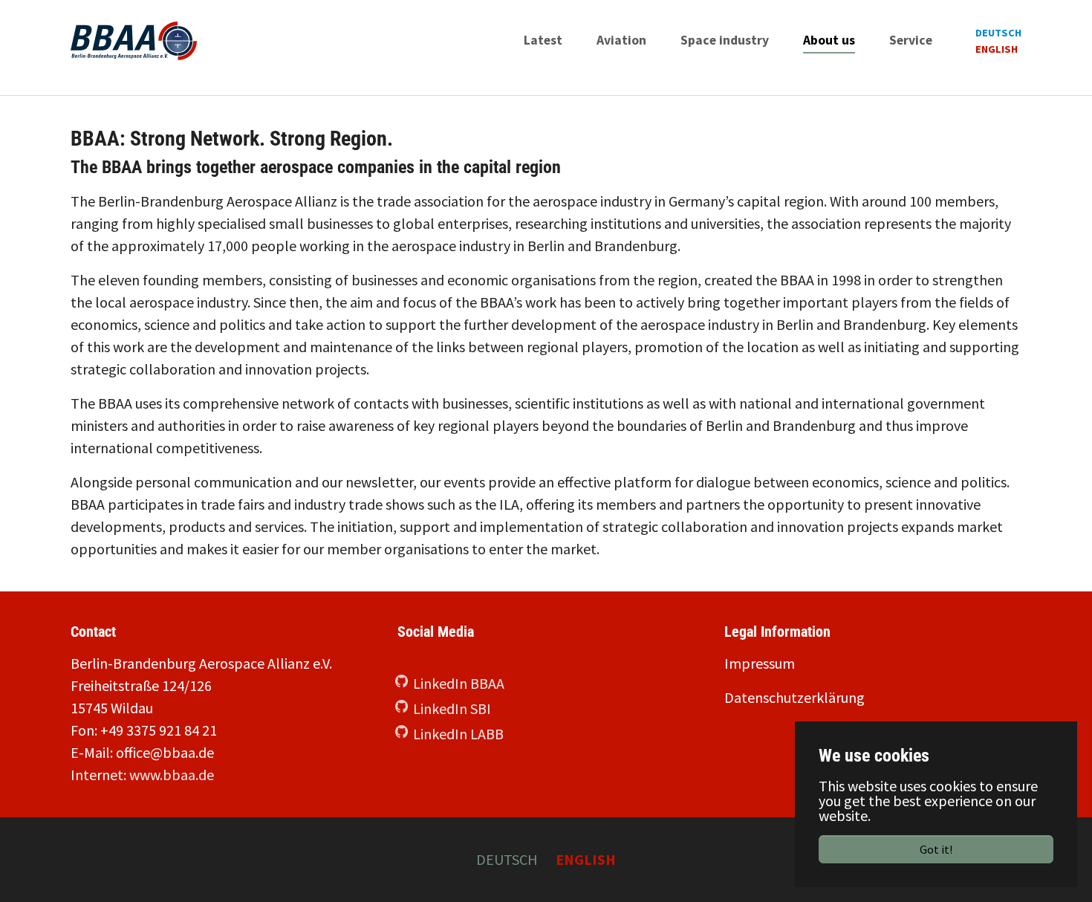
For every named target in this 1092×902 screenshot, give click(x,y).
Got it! (936, 849)
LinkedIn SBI (452, 708)
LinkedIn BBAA (458, 683)
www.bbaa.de (171, 774)
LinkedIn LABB (458, 733)
